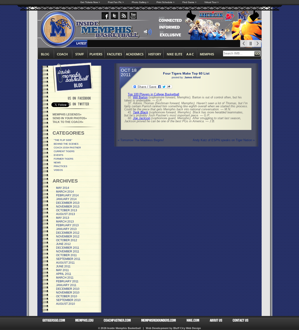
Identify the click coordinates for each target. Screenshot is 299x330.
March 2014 (65, 191)
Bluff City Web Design (187, 328)
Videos (58, 170)
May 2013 (62, 217)
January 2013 (66, 229)
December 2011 (67, 247)
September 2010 (68, 300)
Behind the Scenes (66, 144)
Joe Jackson (141, 118)
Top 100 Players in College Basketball (153, 94)
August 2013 (65, 214)
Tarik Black (140, 112)
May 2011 (62, 270)
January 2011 (66, 285)
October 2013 (66, 210)
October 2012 (66, 240)
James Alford (192, 77)
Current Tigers (64, 151)
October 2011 (66, 255)
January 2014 (66, 199)
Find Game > (189, 2)
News (57, 162)
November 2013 (67, 206)
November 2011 (67, 251)
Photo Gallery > (140, 2)
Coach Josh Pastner (67, 147)
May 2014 (62, 188)
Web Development (157, 328)
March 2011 (65, 277)
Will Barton (140, 97)
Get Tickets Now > (90, 2)
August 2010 (65, 303)
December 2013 (67, 202)
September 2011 (68, 259)
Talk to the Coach (67, 122)
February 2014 (67, 195)
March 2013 (65, 221)
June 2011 (63, 266)
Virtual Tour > (211, 2)
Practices (60, 166)
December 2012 (67, 232)
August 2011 (65, 262)
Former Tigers (63, 159)
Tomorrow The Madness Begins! (141, 140)
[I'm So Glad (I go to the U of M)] (148, 34)
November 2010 (67, 292)
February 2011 (67, 281)
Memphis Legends (66, 114)
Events (58, 155)
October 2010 (66, 296)
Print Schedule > (165, 2)
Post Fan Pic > (116, 2)
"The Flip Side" (63, 140)
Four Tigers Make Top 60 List (186, 73)
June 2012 (63, 244)
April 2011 (63, 274)
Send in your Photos (69, 118)
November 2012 (67, 236)
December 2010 (67, 289)
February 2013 (67, 225)
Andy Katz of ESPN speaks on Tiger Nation (224, 140)
